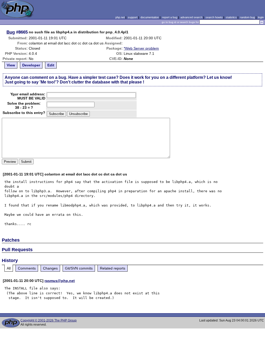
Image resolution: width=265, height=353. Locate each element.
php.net (120, 17)
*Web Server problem (141, 48)
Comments (27, 268)
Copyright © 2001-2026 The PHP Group (48, 320)
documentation (150, 17)
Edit (50, 65)
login (261, 17)
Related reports (112, 268)
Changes (50, 268)
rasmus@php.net (60, 281)
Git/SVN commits (79, 268)
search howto (214, 17)
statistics (231, 17)
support (132, 17)
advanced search (191, 17)
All (9, 268)
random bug (247, 17)
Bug (10, 32)
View (11, 65)
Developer (31, 65)
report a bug (169, 17)
